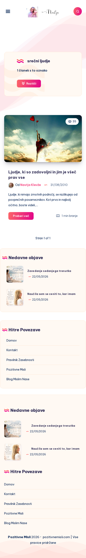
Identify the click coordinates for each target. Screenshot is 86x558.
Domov (11, 340)
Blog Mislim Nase (17, 379)
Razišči (31, 83)
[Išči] (77, 11)
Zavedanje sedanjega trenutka (49, 271)
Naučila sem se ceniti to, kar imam (51, 294)
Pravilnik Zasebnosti (20, 360)
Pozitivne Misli (16, 369)
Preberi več (23, 217)
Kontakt (12, 350)
